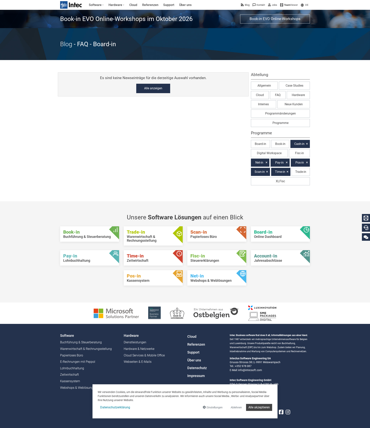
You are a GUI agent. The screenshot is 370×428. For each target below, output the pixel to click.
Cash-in (299, 144)
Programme (280, 123)
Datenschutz (197, 368)
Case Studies (294, 85)
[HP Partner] (154, 313)
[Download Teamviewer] (366, 218)
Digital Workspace (269, 153)
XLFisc (280, 181)
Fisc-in (299, 153)
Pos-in (299, 162)
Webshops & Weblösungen (78, 388)
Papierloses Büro (71, 355)
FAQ (278, 95)
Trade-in (300, 172)
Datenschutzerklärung (115, 407)
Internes (263, 104)
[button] (304, 5)
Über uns (194, 360)
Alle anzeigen (153, 88)
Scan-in (260, 172)
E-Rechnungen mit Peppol (77, 362)
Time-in (280, 172)
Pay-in (279, 162)
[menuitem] (96, 5)
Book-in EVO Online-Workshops (275, 19)
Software (67, 336)
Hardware (298, 95)
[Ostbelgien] (216, 313)
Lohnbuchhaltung (72, 368)
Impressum (196, 376)
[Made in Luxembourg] (177, 313)
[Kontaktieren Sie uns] (366, 237)
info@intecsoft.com (250, 370)
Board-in (260, 144)
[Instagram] (288, 412)
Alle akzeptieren (259, 407)
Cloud (260, 95)
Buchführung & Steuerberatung (81, 342)
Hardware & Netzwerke (139, 349)
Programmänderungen (280, 113)
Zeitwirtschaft (69, 374)
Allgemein (264, 85)
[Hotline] (366, 228)
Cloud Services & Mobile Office (144, 355)
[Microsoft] (116, 313)
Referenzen (196, 344)
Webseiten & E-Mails (137, 362)
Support (193, 352)
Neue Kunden (294, 104)
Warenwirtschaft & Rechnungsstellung (86, 349)
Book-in (280, 144)
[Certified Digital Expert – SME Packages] (262, 313)
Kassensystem (70, 381)
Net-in (259, 162)
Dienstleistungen (135, 342)
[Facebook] (281, 412)
